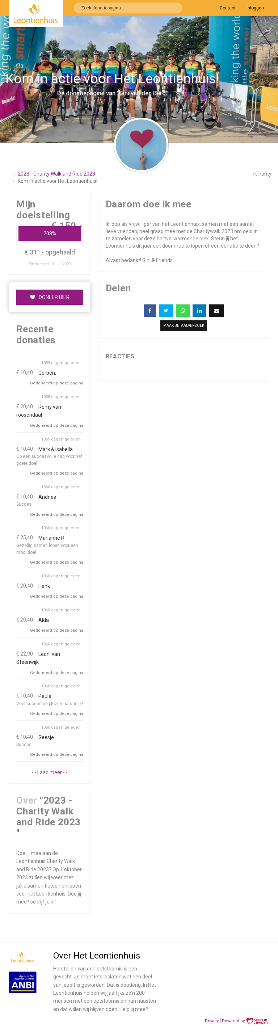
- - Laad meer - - (49, 772)
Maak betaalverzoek (183, 326)
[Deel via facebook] (150, 310)
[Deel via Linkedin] (199, 310)
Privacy (212, 1021)
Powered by (234, 1021)
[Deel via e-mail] (216, 310)
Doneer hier (54, 297)
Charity (262, 174)
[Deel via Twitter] (166, 310)
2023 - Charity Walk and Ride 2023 (56, 174)
